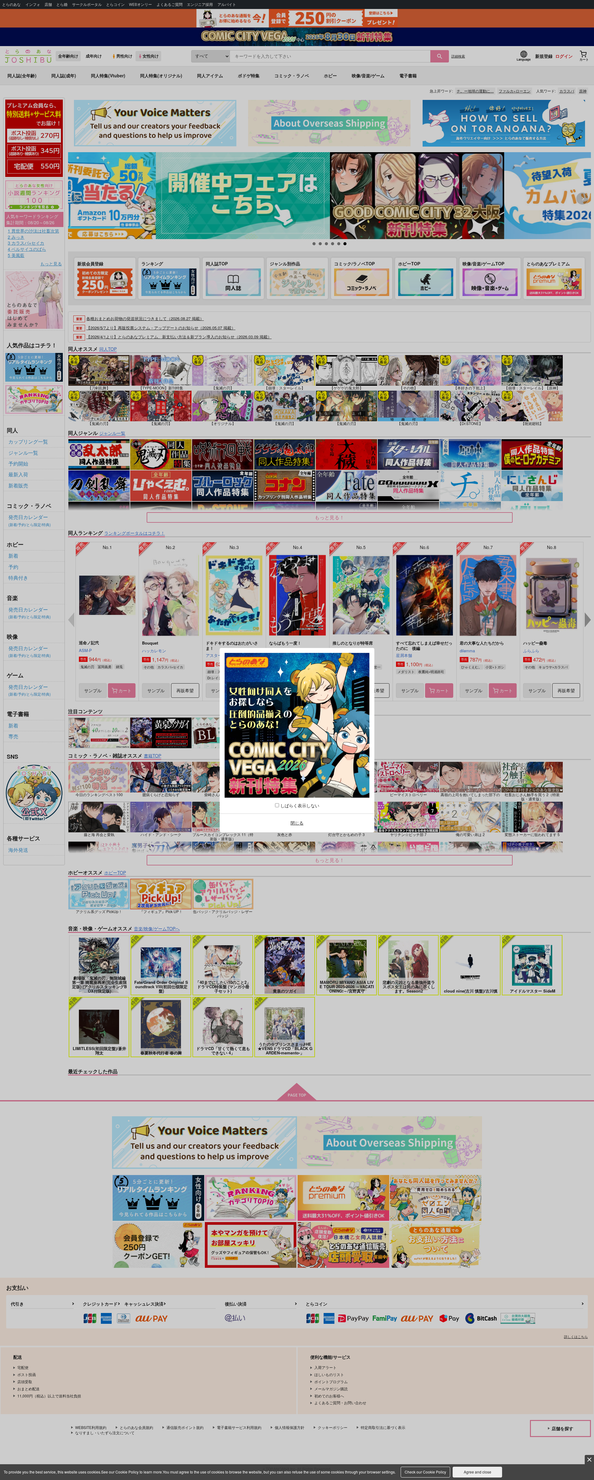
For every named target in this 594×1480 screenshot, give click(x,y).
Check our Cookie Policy (425, 1471)
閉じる (297, 823)
